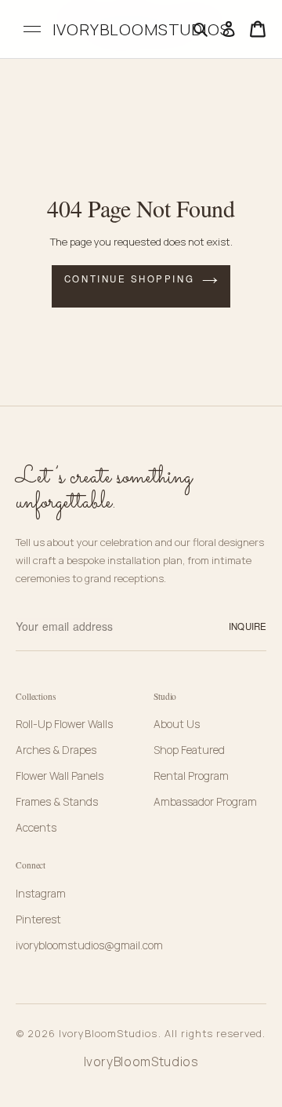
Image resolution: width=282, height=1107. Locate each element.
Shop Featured (189, 749)
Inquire (247, 626)
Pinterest (38, 919)
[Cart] (257, 29)
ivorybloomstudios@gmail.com (89, 945)
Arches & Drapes (56, 749)
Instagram (41, 893)
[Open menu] (32, 29)
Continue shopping (129, 278)
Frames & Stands (57, 801)
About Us (177, 723)
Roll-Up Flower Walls (64, 723)
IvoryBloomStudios (141, 1061)
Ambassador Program (205, 801)
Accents (36, 827)
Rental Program (191, 775)
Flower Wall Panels (59, 775)
